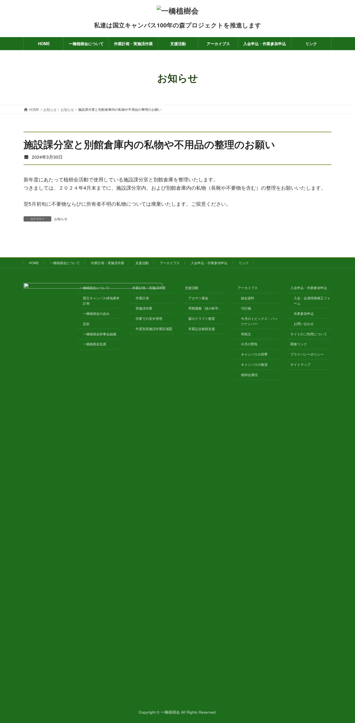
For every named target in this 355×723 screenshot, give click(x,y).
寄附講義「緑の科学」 (205, 308)
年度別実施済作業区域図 (154, 328)
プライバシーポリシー (307, 354)
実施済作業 (144, 308)
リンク (243, 262)
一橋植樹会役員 (94, 344)
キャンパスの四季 (254, 354)
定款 (86, 323)
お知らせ (60, 218)
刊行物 (246, 308)
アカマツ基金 (198, 297)
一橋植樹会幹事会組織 (99, 333)
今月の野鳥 (249, 344)
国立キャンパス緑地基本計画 (101, 300)
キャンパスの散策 (254, 364)
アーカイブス (170, 262)
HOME (34, 262)
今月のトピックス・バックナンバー (259, 321)
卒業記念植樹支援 (201, 328)
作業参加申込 (304, 313)
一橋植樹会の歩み (96, 313)
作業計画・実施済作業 (107, 262)
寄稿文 (246, 333)
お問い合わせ (304, 323)
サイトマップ (300, 364)
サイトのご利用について (308, 333)
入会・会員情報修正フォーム (312, 300)
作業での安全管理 (149, 318)
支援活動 (142, 262)
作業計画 (142, 297)
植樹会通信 (249, 374)
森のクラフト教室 (201, 318)
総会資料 (247, 297)
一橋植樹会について (65, 262)
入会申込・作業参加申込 (209, 262)
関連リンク (298, 344)
